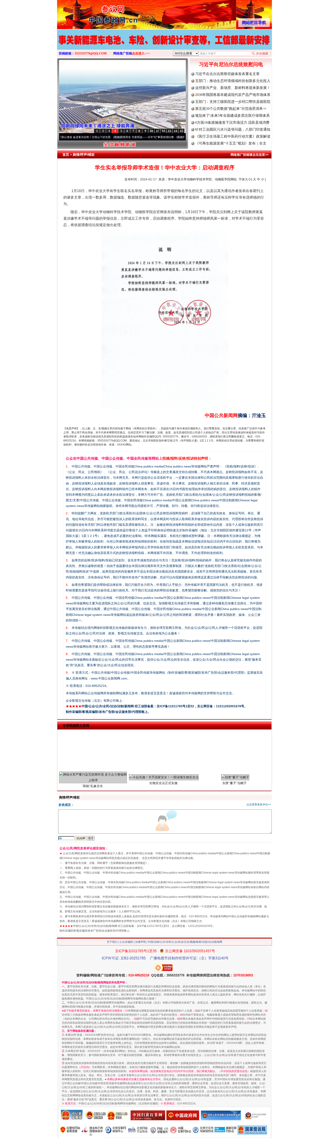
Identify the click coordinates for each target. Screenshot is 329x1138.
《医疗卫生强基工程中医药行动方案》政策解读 (232, 136)
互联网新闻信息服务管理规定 (128, 863)
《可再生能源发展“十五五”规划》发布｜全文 (230, 143)
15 (181, 131)
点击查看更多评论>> (258, 804)
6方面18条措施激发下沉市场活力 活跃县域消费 (232, 122)
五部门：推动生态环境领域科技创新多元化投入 (232, 81)
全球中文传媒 (94, 13)
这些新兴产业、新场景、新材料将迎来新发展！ (232, 88)
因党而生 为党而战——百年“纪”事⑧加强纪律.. (118, 137)
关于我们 (112, 941)
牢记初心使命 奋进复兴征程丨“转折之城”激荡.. (181, 137)
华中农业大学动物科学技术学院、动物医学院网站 (202, 179)
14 (175, 131)
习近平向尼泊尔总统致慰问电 (231, 64)
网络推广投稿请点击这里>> (250, 154)
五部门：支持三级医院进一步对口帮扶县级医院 (232, 102)
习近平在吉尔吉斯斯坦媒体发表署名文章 (227, 74)
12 (163, 131)
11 (157, 131)
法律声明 (140, 941)
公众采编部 (126, 941)
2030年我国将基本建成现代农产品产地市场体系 (232, 95)
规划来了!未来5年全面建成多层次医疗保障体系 (232, 115)
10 (151, 131)
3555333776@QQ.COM (91, 53)
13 (169, 131)
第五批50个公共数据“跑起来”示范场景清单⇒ (230, 108)
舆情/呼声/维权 (84, 154)
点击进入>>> (141, 53)
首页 (65, 154)
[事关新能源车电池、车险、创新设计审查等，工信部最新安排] (164, 44)
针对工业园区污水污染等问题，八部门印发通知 (232, 129)
